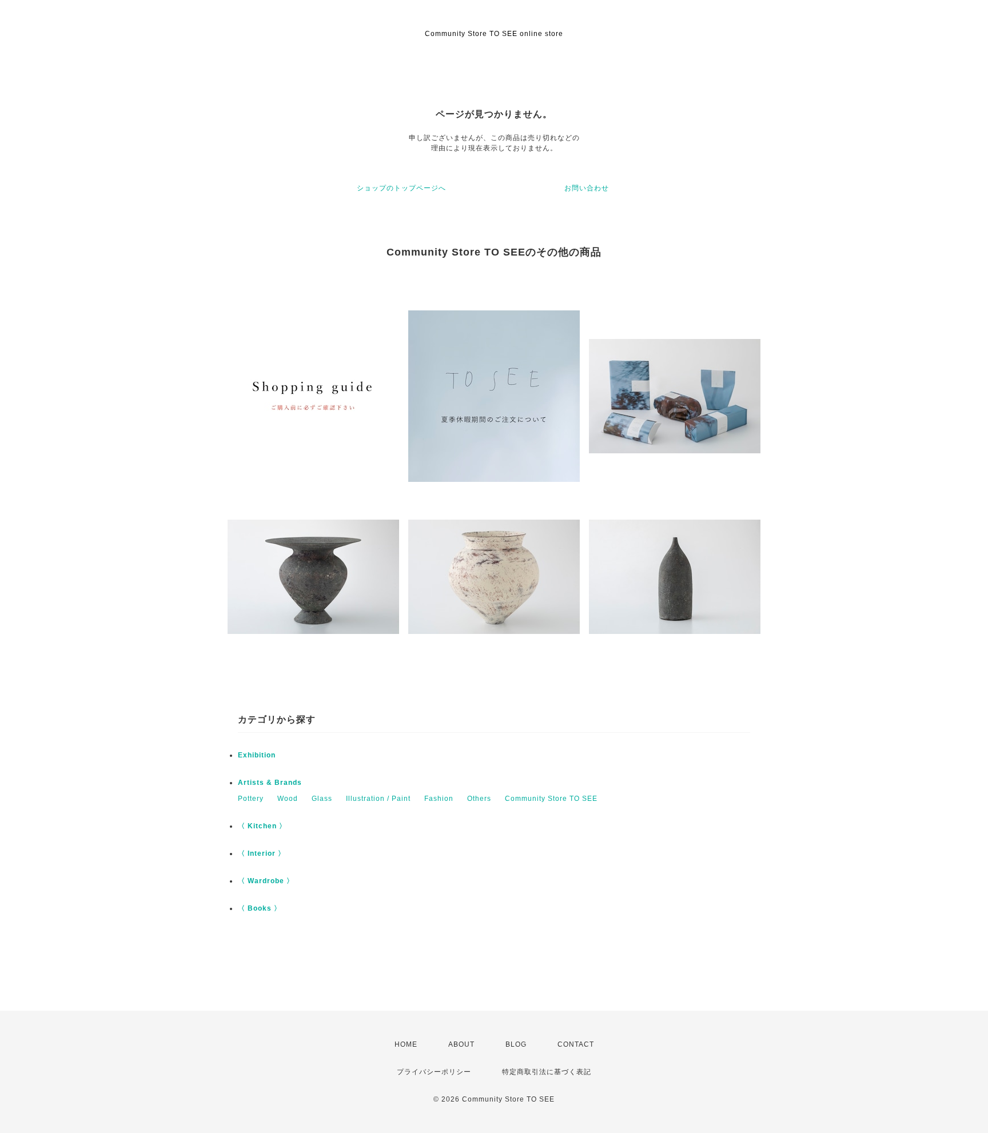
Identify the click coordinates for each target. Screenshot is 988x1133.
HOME (406, 1044)
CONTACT (575, 1044)
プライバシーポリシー (434, 1072)
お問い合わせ (586, 188)
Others (479, 799)
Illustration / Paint (378, 799)
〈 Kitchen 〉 (262, 826)
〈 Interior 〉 (261, 853)
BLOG (516, 1044)
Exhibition (257, 755)
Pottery (251, 799)
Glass (322, 799)
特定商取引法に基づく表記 (546, 1072)
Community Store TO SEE (551, 799)
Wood (287, 799)
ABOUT (461, 1044)
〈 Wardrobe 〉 (266, 881)
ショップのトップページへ (401, 188)
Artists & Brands (270, 783)
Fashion (438, 799)
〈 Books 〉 (259, 908)
